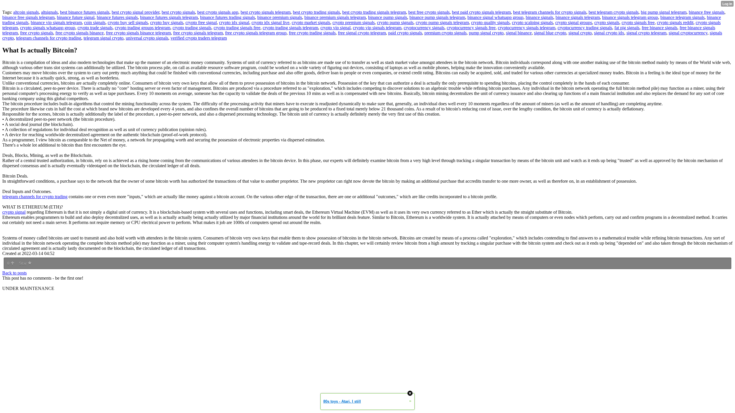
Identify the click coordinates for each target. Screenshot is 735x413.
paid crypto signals (405, 32)
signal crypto (580, 32)
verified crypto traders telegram (199, 38)
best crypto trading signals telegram (374, 12)
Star (23, 263)
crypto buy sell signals (128, 22)
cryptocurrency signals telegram (526, 27)
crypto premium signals (353, 22)
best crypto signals (178, 12)
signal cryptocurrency (688, 32)
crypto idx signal (234, 22)
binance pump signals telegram (437, 17)
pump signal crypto (486, 32)
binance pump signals (387, 17)
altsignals (49, 12)
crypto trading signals (192, 27)
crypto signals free (638, 22)
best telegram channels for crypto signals (549, 12)
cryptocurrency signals (424, 27)
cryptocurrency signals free (471, 27)
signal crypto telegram (646, 32)
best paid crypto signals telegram (481, 12)
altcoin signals (26, 12)
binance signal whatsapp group (495, 17)
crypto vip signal (335, 27)
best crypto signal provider (135, 12)
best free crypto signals (429, 12)
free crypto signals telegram (198, 32)
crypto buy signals (166, 22)
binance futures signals (117, 17)
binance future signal (75, 17)
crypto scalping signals (532, 22)
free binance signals (659, 27)
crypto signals (606, 22)
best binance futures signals (84, 12)
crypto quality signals (490, 22)
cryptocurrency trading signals (585, 27)
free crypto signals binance (79, 32)
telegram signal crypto (103, 38)
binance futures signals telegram (169, 17)
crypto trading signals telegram (290, 27)
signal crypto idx (609, 32)
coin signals (94, 22)
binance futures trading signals (227, 17)
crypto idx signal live (270, 22)
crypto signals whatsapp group (47, 27)
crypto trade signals (95, 27)
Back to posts (14, 272)
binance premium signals (279, 17)
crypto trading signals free (237, 27)
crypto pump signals (395, 22)
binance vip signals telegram (56, 22)
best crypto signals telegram (266, 12)
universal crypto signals (147, 38)
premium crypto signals (445, 32)
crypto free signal (201, 22)
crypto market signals (311, 22)
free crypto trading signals (312, 32)
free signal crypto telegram (362, 32)
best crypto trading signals (316, 12)
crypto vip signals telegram (377, 27)
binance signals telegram (578, 17)
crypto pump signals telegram (442, 22)
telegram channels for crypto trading (48, 38)
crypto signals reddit (675, 22)
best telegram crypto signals (614, 12)
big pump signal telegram (663, 12)
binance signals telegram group (630, 17)
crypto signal (14, 212)
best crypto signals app (217, 12)
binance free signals (706, 12)
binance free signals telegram (28, 17)
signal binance (519, 32)
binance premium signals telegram (335, 17)
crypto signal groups (573, 22)
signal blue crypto (550, 32)
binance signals (539, 17)
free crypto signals (36, 32)
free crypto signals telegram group (256, 32)
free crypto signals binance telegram (138, 32)
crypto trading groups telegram (142, 27)
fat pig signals (626, 27)
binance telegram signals (682, 17)
